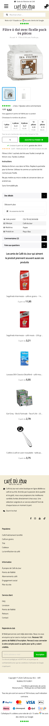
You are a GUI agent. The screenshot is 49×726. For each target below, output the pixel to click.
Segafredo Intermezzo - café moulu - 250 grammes (24, 335)
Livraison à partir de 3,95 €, (26, 145)
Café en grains (8, 539)
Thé (3, 543)
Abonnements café (9, 576)
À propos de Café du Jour (11, 568)
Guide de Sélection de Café (25, 1)
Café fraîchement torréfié (12, 535)
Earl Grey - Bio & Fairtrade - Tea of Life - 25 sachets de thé (24, 413)
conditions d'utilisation (28, 663)
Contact (5, 617)
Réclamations (17, 687)
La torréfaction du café (11, 551)
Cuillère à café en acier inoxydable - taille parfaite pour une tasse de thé (24, 452)
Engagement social (9, 580)
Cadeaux (5, 547)
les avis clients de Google (35, 20)
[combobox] (24, 15)
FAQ (3, 601)
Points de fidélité (8, 572)
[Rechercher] (7, 14)
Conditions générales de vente (33, 685)
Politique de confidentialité (35, 687)
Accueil (12, 37)
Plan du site (6, 584)
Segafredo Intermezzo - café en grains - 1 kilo (24, 296)
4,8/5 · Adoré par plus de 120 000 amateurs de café (24, 148)
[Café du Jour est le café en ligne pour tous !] (24, 6)
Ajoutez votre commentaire (30, 105)
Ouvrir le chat (11, 510)
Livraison (5, 605)
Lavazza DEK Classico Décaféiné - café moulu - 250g (24, 374)
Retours (5, 613)
